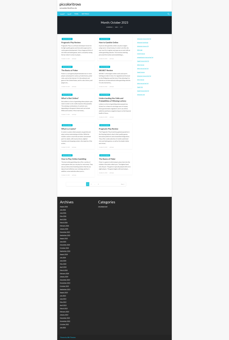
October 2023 (64, 286)
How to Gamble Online (108, 42)
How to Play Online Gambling (73, 159)
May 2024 (63, 264)
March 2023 (64, 308)
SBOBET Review (106, 70)
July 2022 (63, 327)
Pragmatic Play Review (71, 42)
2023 (116, 27)
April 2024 (63, 267)
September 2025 (65, 235)
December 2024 (65, 245)
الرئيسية (62, 14)
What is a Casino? (68, 129)
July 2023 (63, 295)
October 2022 (64, 324)
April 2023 (63, 305)
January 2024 (64, 276)
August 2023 (64, 292)
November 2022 (65, 321)
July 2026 (63, 210)
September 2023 (65, 289)
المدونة (69, 14)
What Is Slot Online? (70, 98)
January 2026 (64, 229)
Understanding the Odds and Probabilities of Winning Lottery (112, 99)
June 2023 (63, 299)
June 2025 (63, 241)
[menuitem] (62, 14)
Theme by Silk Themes (68, 337)
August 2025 (64, 238)
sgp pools (85, 14)
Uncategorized (67, 39)
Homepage (109, 27)
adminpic (74, 58)
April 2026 (63, 219)
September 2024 (65, 251)
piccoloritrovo (70, 4)
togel (76, 14)
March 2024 (64, 270)
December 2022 (65, 318)
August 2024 (64, 254)
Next (122, 184)
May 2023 (63, 302)
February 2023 (64, 311)
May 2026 (63, 216)
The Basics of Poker (69, 70)
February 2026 (64, 225)
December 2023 (65, 280)
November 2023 (65, 283)
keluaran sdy (141, 94)
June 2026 (63, 213)
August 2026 (64, 206)
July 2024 (63, 257)
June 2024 (63, 260)
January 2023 (64, 315)
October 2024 (64, 248)
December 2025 (65, 232)
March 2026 (64, 222)
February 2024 (64, 273)
